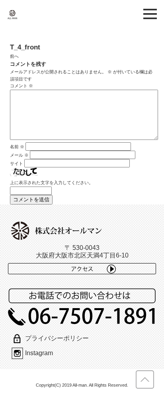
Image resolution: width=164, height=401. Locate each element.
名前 (17, 146)
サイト (16, 163)
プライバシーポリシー (56, 338)
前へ (14, 56)
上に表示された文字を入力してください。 (51, 182)
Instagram (39, 353)
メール (19, 155)
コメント (21, 85)
